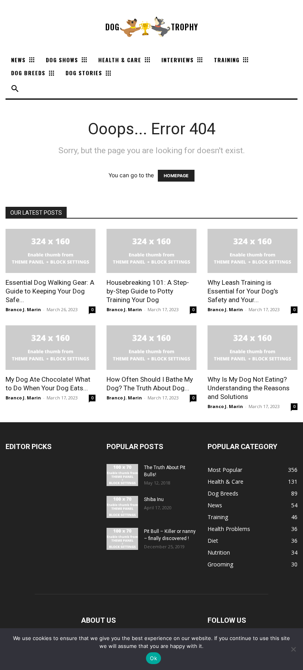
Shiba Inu (154, 499)
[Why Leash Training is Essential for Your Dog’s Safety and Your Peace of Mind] (252, 251)
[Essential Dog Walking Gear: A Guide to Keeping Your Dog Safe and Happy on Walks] (50, 251)
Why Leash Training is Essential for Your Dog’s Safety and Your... (243, 291)
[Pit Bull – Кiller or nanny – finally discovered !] (122, 539)
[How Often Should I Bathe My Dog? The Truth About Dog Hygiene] (151, 347)
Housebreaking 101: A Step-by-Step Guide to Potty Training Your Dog (148, 291)
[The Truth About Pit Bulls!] (122, 475)
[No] (293, 649)
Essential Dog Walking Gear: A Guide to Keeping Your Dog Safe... (50, 291)
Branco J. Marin (23, 309)
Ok (153, 658)
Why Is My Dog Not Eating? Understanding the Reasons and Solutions (249, 388)
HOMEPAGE (176, 175)
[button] (15, 89)
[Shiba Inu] (122, 507)
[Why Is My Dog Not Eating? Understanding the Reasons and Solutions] (252, 347)
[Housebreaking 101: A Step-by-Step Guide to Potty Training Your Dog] (151, 251)
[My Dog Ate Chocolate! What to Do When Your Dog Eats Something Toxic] (50, 347)
